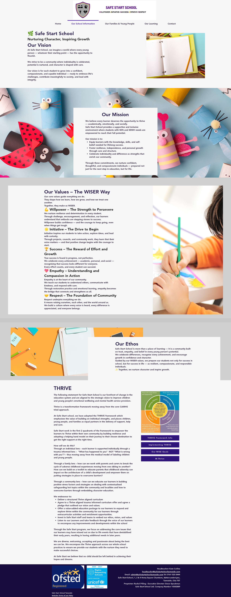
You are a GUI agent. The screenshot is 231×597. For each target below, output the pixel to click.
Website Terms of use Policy (62, 595)
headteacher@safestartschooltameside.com (161, 571)
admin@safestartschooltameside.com (147, 574)
